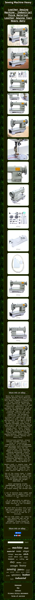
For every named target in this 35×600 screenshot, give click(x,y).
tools (12, 579)
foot (21, 557)
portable (8, 575)
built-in (17, 572)
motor (18, 551)
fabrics (21, 569)
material (11, 551)
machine (17, 547)
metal (22, 572)
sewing (11, 569)
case (17, 559)
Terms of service (18, 596)
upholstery (16, 575)
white (16, 557)
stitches (18, 562)
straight (26, 557)
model (10, 557)
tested (28, 570)
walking (21, 559)
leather (26, 574)
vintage (10, 554)
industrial (20, 578)
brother (28, 572)
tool (27, 559)
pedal (9, 548)
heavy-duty (18, 554)
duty (12, 561)
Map (18, 588)
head (8, 572)
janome (12, 572)
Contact (18, 591)
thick (26, 548)
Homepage (18, 585)
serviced (24, 562)
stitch (25, 554)
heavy (22, 565)
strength (14, 565)
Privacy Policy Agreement (18, 593)
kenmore (11, 559)
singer (26, 551)
